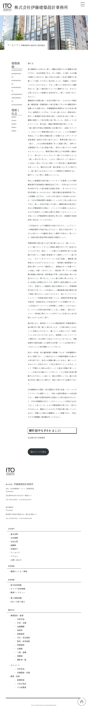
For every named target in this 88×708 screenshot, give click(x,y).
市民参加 (20, 668)
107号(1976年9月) (16, 105)
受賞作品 (20, 619)
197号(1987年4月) (16, 94)
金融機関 (20, 626)
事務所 (20, 630)
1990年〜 (14, 127)
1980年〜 (14, 131)
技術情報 (11, 566)
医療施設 (20, 645)
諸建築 (20, 656)
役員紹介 (14, 548)
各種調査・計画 (23, 672)
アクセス (14, 556)
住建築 (20, 648)
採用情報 (11, 580)
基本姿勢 (14, 534)
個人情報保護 (16, 598)
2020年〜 (14, 117)
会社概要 (14, 537)
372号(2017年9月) (16, 70)
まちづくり (15, 665)
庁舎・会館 (21, 622)
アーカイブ (15, 552)
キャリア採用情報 (18, 588)
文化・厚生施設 (23, 637)
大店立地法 (21, 683)
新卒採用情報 (16, 585)
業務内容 (11, 610)
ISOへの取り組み (18, 601)
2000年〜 (14, 124)
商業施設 (20, 633)
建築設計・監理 (17, 615)
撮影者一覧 (21, 659)
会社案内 (11, 529)
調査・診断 (15, 676)
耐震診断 (20, 680)
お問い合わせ (16, 560)
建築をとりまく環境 (19, 571)
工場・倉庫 (21, 652)
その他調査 (21, 687)
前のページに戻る (38, 451)
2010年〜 (14, 120)
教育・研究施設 (23, 641)
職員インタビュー (18, 592)
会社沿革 (14, 541)
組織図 (13, 545)
